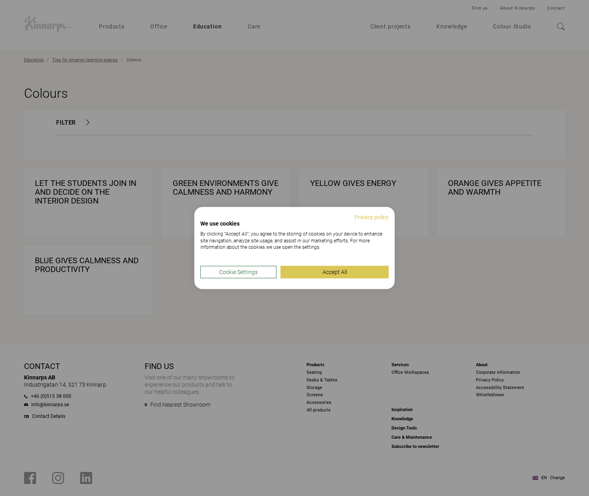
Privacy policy (372, 217)
